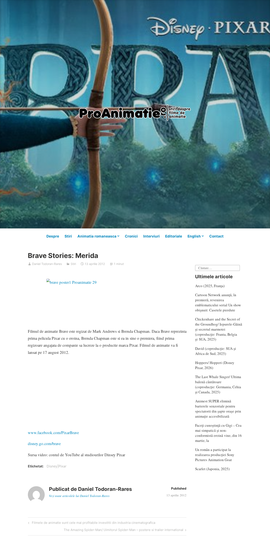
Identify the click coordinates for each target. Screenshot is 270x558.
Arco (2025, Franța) (210, 285)
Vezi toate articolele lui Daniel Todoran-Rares (79, 496)
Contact (216, 236)
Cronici (131, 236)
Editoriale (173, 236)
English (194, 236)
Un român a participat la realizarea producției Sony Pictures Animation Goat (214, 454)
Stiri (68, 236)
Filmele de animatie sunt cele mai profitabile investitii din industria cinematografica (93, 523)
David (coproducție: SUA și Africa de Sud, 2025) (215, 351)
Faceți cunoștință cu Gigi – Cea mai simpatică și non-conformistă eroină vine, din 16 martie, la (218, 433)
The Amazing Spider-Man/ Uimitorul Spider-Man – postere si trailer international (123, 531)
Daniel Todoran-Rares (47, 264)
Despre (52, 236)
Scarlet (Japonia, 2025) (212, 468)
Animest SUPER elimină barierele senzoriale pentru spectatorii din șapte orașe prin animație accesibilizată (218, 408)
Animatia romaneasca (96, 236)
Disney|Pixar (56, 466)
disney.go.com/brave (44, 443)
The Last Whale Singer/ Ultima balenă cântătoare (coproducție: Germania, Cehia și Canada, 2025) (218, 384)
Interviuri (151, 236)
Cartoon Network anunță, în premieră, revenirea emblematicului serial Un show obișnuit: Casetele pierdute (218, 302)
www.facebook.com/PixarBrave (53, 432)
